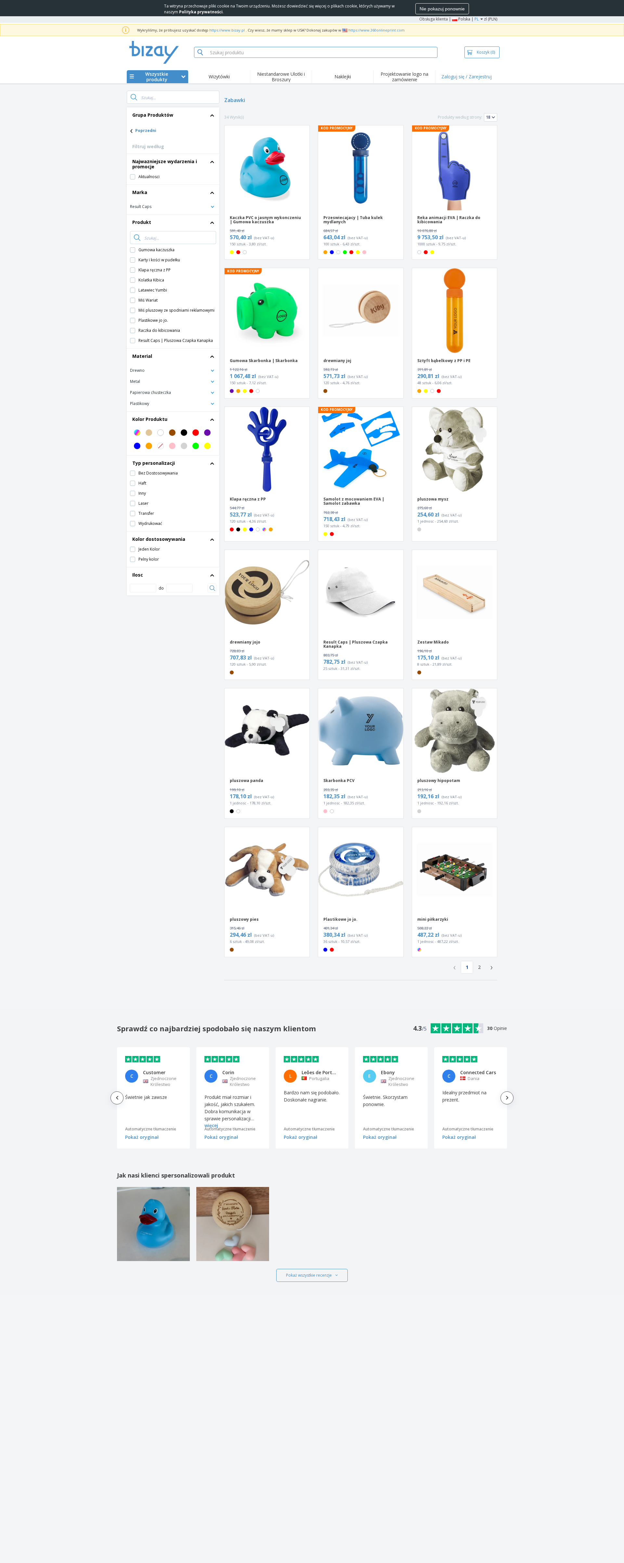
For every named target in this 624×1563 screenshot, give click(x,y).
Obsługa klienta (433, 19)
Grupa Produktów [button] (152, 115)
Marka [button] (139, 192)
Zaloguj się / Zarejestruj (466, 76)
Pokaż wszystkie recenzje (309, 1275)
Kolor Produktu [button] (149, 419)
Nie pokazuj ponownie (442, 8)
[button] (173, 206)
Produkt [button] (141, 222)
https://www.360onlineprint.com (376, 30)
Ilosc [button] (137, 575)
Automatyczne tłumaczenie (150, 1129)
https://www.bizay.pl (227, 30)
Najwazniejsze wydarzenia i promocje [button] (164, 164)
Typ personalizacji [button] (153, 463)
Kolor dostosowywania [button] (158, 539)
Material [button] (142, 356)
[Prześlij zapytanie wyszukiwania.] (134, 97)
